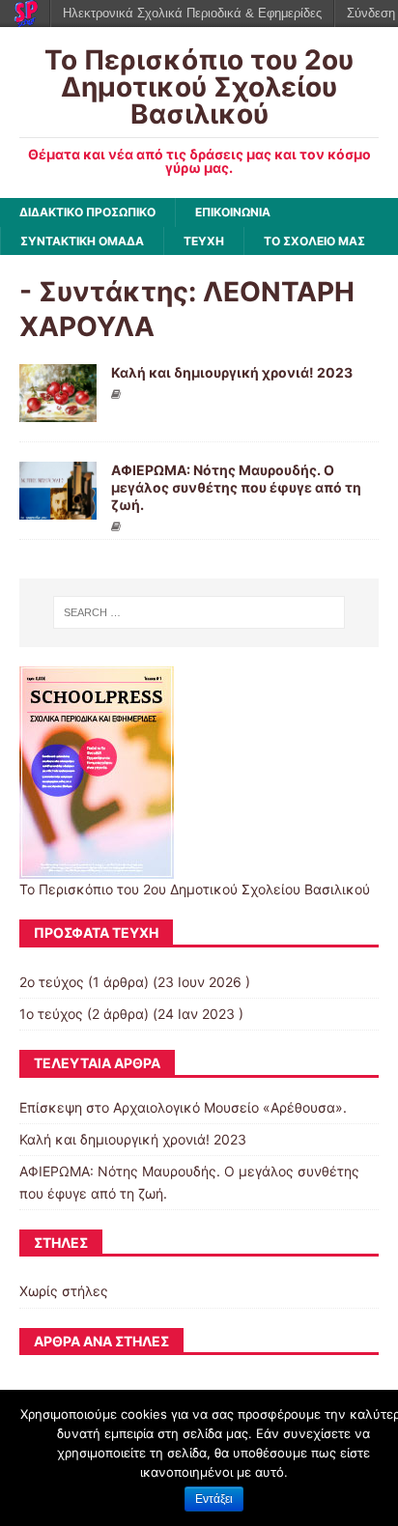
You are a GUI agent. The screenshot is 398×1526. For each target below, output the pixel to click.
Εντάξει (214, 1499)
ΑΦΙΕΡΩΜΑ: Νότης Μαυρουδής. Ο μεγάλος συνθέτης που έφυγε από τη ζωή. (236, 487)
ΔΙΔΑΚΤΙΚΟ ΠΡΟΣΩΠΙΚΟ (87, 212)
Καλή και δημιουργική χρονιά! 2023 (232, 372)
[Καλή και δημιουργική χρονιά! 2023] (58, 410)
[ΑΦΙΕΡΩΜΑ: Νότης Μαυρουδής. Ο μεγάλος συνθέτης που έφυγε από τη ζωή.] (58, 507)
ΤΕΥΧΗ (204, 241)
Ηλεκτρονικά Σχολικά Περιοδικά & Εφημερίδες (192, 13)
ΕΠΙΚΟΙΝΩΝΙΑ (232, 212)
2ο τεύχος (51, 982)
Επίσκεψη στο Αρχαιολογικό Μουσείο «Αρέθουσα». (183, 1107)
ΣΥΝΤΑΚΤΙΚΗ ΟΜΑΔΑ (82, 241)
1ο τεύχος (51, 1013)
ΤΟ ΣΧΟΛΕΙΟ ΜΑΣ (314, 241)
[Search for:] (199, 612)
